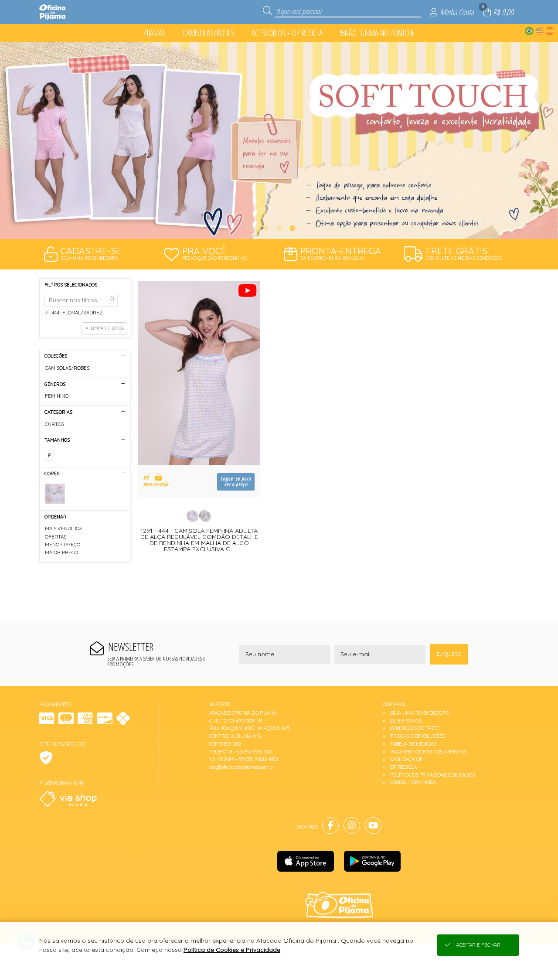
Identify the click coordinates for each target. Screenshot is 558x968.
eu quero (449, 654)
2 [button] (279, 228)
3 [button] (292, 228)
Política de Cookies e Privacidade (232, 950)
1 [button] (266, 228)
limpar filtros (107, 328)
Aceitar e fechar (478, 945)
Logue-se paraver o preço (236, 481)
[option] (279, 140)
